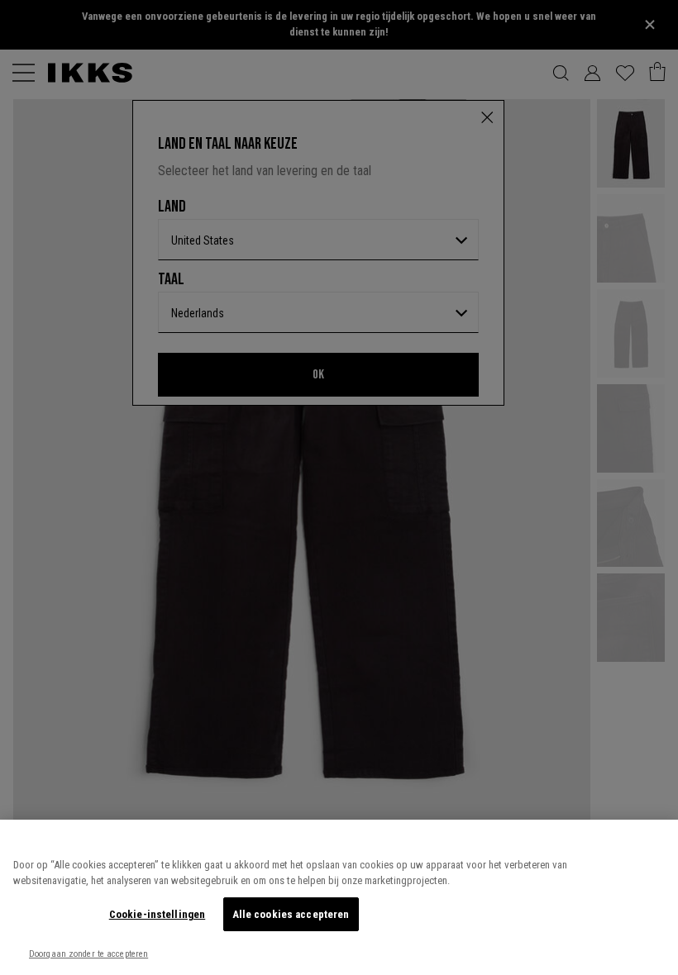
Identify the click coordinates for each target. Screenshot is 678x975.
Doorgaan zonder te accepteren (88, 954)
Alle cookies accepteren (291, 914)
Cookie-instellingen (157, 914)
